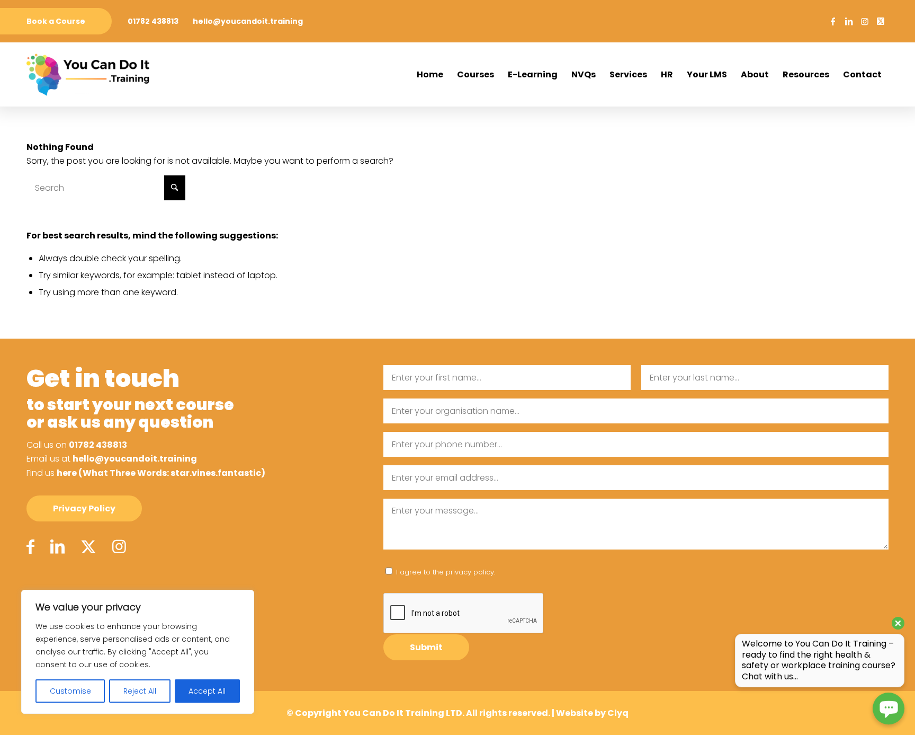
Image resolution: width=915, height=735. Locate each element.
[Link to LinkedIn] (849, 21)
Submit (426, 647)
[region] (137, 652)
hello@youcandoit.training (248, 21)
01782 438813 (153, 21)
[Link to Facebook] (833, 21)
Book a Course (55, 21)
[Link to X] (881, 21)
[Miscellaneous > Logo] (87, 75)
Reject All (139, 691)
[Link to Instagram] (865, 21)
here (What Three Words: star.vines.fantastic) (161, 473)
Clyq (618, 713)
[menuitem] (56, 21)
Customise (70, 691)
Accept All (207, 691)
